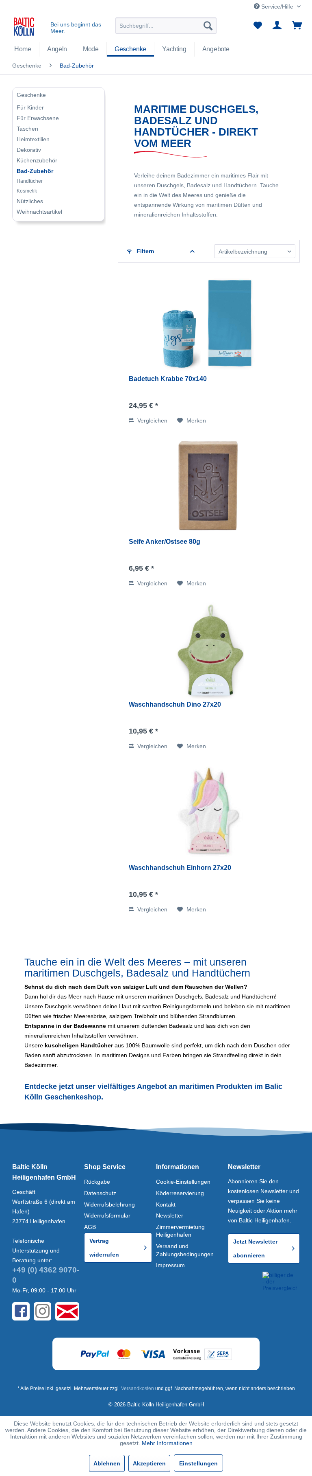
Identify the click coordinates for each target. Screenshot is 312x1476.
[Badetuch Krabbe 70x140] (209, 324)
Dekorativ (29, 150)
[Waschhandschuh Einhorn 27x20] (209, 813)
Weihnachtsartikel (39, 211)
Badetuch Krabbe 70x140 (168, 378)
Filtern (144, 251)
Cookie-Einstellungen (183, 1181)
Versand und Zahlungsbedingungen (185, 1250)
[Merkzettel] (257, 26)
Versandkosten (137, 1388)
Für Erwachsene (38, 118)
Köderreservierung (180, 1193)
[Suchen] (208, 26)
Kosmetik (27, 191)
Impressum (170, 1265)
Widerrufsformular (107, 1215)
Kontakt (166, 1204)
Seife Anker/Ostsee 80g (164, 541)
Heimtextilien (33, 139)
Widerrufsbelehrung (109, 1204)
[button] (243, 1283)
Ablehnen (106, 1463)
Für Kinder (30, 107)
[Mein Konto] (277, 26)
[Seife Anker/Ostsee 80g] (209, 487)
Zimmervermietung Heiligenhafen (180, 1231)
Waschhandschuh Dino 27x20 (175, 704)
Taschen (27, 128)
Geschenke (31, 95)
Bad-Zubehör (35, 171)
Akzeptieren (149, 1463)
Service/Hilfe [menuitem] (277, 6)
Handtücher (30, 181)
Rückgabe (97, 1181)
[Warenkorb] (297, 26)
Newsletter (169, 1215)
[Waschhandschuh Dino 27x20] (209, 650)
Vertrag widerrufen (104, 1247)
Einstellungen (198, 1463)
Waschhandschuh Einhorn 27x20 (180, 867)
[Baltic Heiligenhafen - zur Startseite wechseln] (24, 28)
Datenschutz (100, 1193)
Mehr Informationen (167, 1443)
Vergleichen (151, 420)
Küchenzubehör (37, 160)
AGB (90, 1227)
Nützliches (30, 201)
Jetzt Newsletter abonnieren (255, 1248)
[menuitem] (166, 26)
